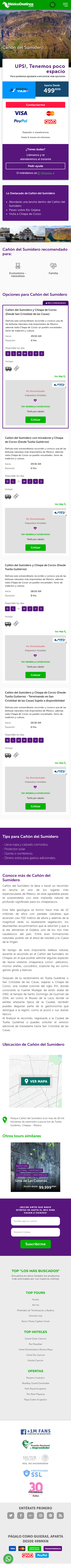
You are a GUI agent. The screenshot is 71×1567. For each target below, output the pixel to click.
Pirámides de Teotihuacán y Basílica (35, 1310)
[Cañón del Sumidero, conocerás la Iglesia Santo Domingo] (18, 234)
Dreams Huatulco (35, 1377)
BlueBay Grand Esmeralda (35, 1383)
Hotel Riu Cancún (35, 1355)
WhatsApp (47, 173)
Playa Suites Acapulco (35, 1399)
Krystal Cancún (35, 1360)
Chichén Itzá (35, 1315)
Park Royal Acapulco (35, 1388)
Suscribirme (35, 1244)
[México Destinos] (18, 5)
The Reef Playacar (35, 1394)
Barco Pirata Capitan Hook (36, 1321)
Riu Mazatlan (35, 1344)
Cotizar (35, 419)
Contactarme (35, 105)
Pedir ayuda (35, 166)
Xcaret (35, 1299)
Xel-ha (35, 1305)
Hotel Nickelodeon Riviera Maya (36, 1349)
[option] (18, 234)
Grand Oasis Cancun (35, 1338)
